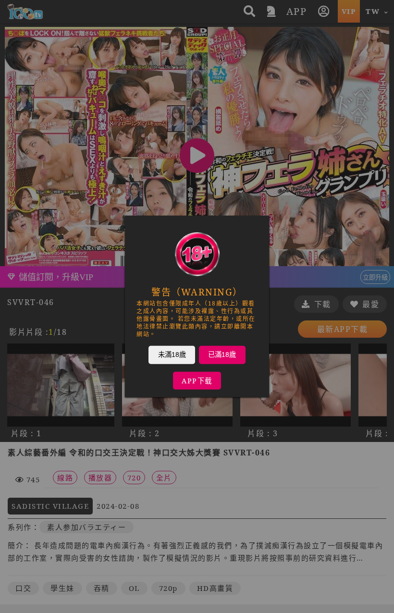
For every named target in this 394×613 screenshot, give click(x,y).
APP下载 (197, 380)
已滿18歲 (222, 354)
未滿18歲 (172, 354)
